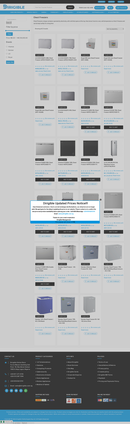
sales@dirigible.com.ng (65, 214)
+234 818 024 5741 (89, 211)
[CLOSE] (101, 200)
